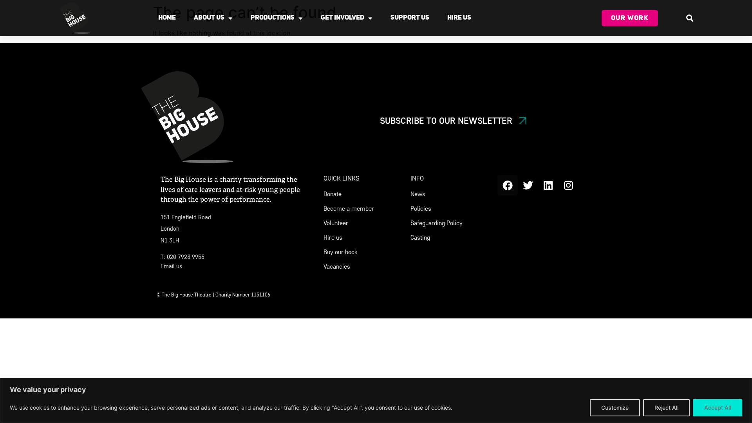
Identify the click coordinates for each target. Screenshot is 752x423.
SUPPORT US (409, 17)
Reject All (666, 407)
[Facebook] (507, 185)
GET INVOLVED (342, 17)
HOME (167, 17)
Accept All (717, 407)
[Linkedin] (548, 185)
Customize (615, 407)
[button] (689, 18)
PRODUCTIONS (273, 17)
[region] (376, 400)
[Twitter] (528, 185)
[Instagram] (569, 185)
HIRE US (459, 17)
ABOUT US (209, 17)
